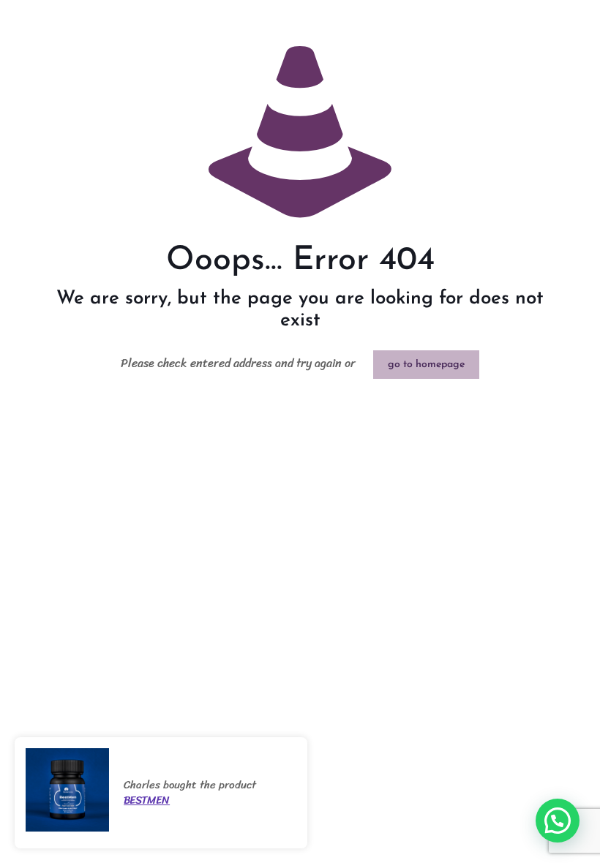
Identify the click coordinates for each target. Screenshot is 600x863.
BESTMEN (147, 800)
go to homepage (426, 364)
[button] (558, 821)
